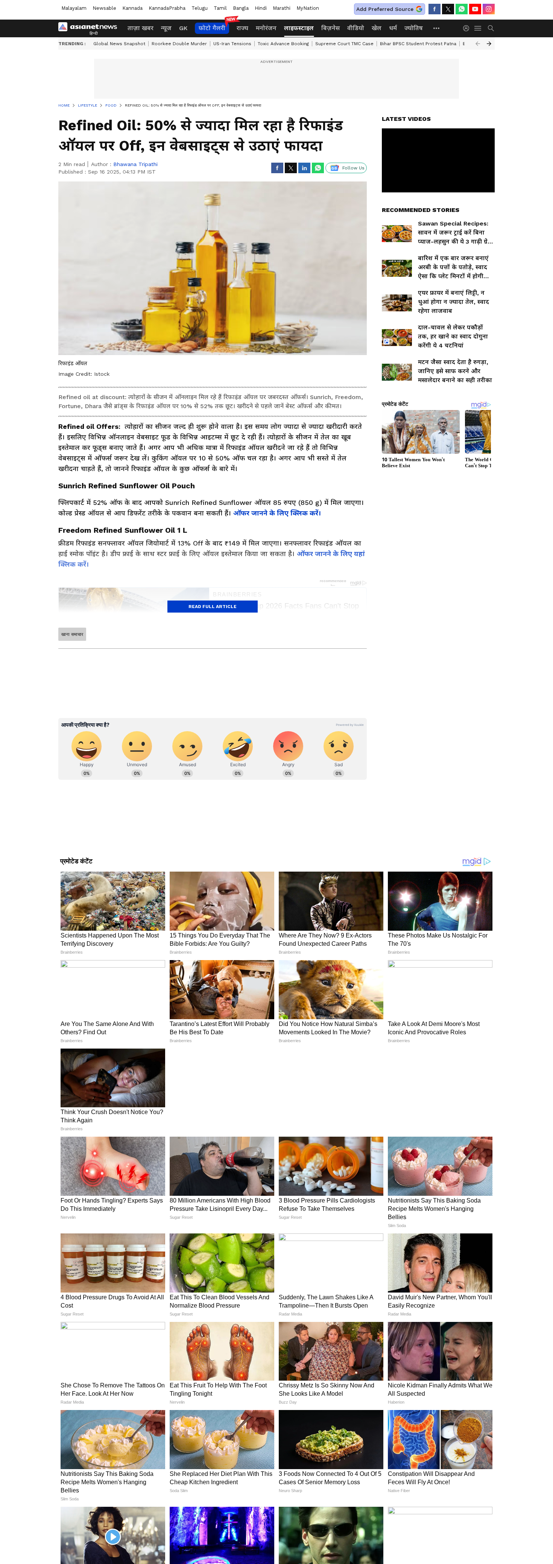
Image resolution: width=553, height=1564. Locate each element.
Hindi (261, 8)
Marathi (281, 8)
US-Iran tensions (232, 43)
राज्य (242, 28)
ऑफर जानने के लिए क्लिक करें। (277, 513)
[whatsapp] (462, 9)
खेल (376, 28)
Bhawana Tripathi (135, 164)
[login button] (468, 28)
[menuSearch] (491, 28)
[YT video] (475, 9)
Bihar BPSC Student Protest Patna (418, 43)
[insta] (489, 9)
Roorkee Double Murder (179, 43)
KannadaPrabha (167, 8)
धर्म (393, 28)
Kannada (132, 8)
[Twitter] (448, 9)
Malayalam (74, 8)
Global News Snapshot (119, 43)
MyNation (307, 8)
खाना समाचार (72, 634)
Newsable (104, 8)
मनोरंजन (266, 28)
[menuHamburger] (478, 28)
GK (183, 28)
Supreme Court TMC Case (344, 43)
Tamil (220, 8)
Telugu (199, 8)
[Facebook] (434, 9)
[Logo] (90, 28)
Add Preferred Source (384, 9)
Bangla (241, 8)
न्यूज (166, 28)
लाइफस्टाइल (299, 28)
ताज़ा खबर (140, 28)
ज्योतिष (413, 28)
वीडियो (355, 28)
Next (489, 44)
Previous (477, 44)
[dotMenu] (436, 28)
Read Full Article (212, 606)
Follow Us (353, 168)
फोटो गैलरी (212, 28)
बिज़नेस (330, 28)
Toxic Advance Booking (283, 43)
